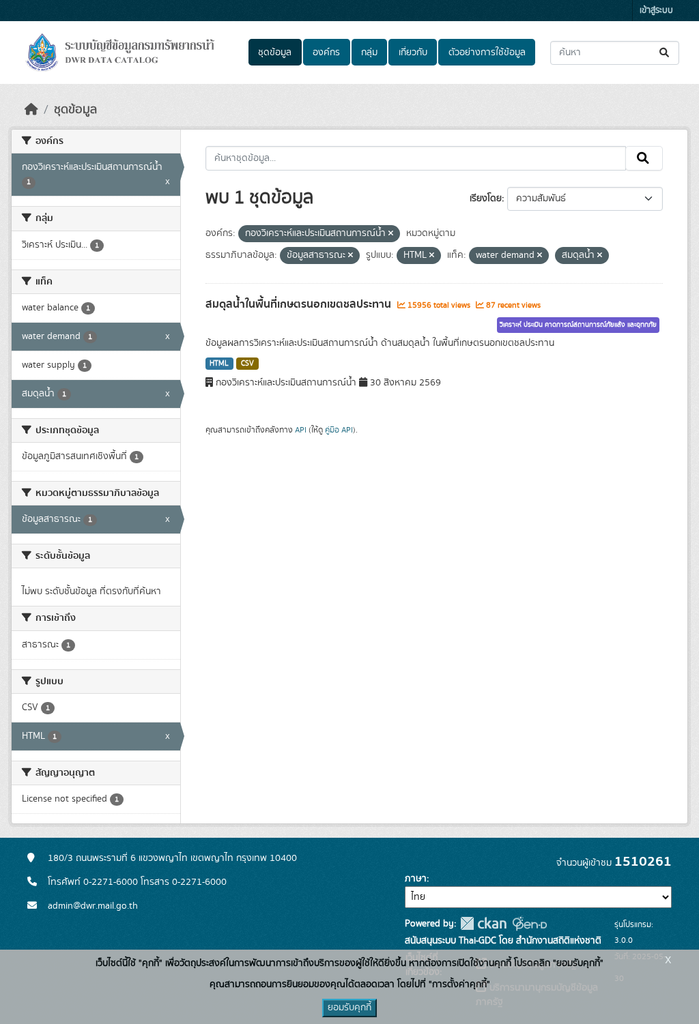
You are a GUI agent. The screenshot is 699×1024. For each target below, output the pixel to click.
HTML (219, 363)
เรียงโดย (486, 198)
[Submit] (665, 53)
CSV (247, 363)
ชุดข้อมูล (274, 52)
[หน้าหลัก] (31, 110)
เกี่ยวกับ (413, 52)
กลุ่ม (369, 52)
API (300, 430)
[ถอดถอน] (390, 234)
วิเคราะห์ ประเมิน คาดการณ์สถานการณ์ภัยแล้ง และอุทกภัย (578, 325)
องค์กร (326, 52)
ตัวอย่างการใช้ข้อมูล (487, 52)
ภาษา (416, 879)
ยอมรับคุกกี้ (349, 1007)
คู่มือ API (339, 430)
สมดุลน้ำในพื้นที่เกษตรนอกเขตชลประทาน (299, 304)
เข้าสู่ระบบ (656, 10)
